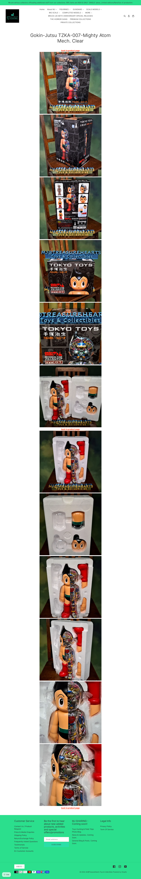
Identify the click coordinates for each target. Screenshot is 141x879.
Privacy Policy (106, 826)
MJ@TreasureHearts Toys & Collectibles (99, 872)
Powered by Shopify (120, 872)
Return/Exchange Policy (24, 838)
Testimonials (19, 845)
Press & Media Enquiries (24, 832)
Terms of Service (21, 848)
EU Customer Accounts (23, 851)
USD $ (19, 866)
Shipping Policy (20, 835)
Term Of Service (107, 829)
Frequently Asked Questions (26, 842)
